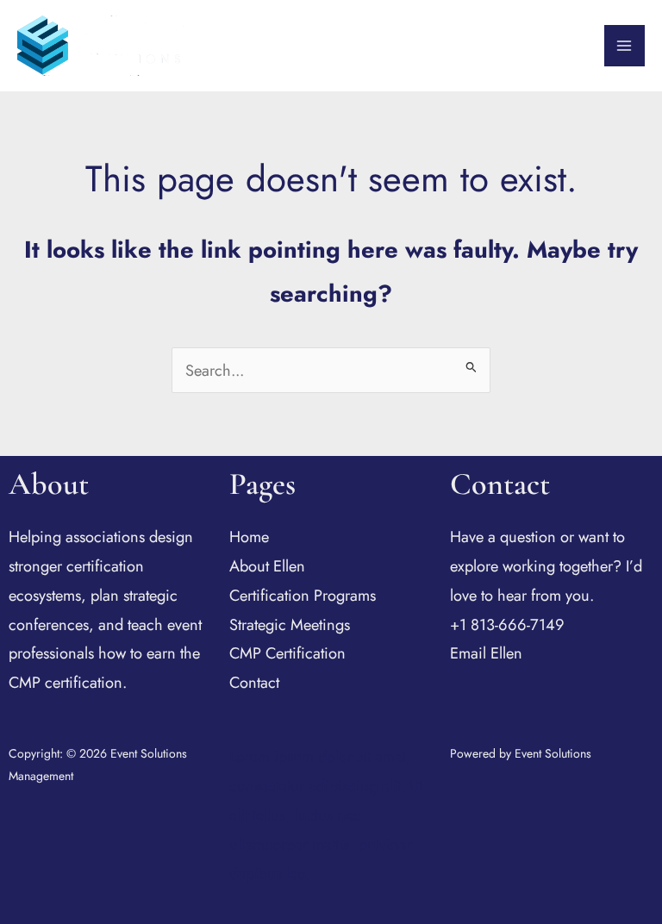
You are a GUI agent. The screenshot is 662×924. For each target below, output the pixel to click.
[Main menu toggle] (624, 45)
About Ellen (267, 566)
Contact (254, 682)
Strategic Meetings (289, 624)
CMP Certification (287, 653)
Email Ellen (486, 653)
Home (249, 536)
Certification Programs (302, 595)
